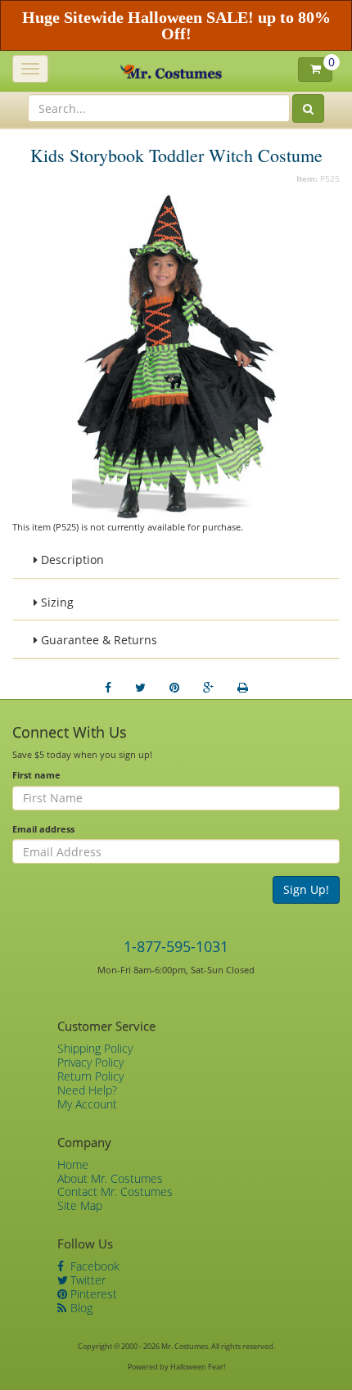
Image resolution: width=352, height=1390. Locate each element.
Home (72, 1164)
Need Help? (87, 1090)
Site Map (79, 1205)
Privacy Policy (90, 1062)
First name (36, 775)
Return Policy (90, 1076)
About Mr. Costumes (110, 1178)
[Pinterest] (174, 687)
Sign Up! (306, 889)
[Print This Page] (243, 687)
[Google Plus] (208, 687)
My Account (87, 1104)
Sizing (56, 602)
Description (71, 559)
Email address (43, 829)
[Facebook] (108, 687)
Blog (80, 1308)
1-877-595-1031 (176, 946)
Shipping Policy (95, 1048)
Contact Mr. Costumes (115, 1191)
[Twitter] (140, 687)
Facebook (93, 1266)
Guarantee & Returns (97, 640)
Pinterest (92, 1294)
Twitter (86, 1280)
